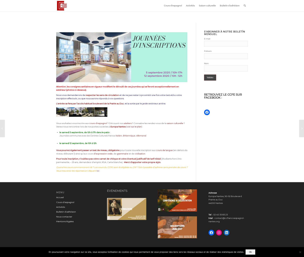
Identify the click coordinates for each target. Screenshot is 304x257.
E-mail (207, 39)
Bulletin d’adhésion (66, 211)
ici (98, 170)
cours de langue (164, 150)
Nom (206, 63)
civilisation (140, 153)
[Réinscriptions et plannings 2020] (2, 128)
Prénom (208, 51)
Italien (118, 135)
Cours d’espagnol (65, 202)
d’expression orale (103, 153)
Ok (250, 252)
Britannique (129, 135)
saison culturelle (175, 123)
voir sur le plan (134, 126)
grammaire (122, 153)
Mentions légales (65, 221)
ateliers (128, 123)
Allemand (141, 135)
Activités (60, 207)
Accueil (60, 197)
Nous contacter (64, 216)
